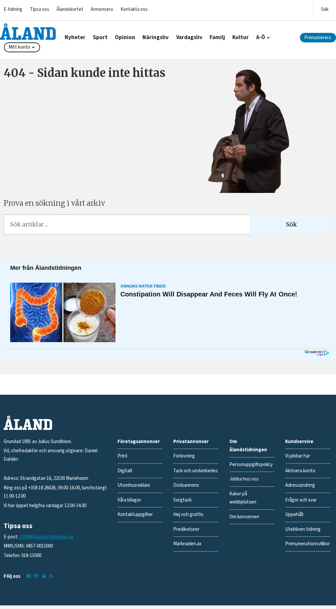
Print (122, 456)
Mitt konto (19, 47)
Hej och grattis (188, 514)
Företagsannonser (138, 441)
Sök (291, 224)
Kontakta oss (134, 9)
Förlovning (184, 456)
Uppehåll (294, 514)
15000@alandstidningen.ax (46, 536)
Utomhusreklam (133, 485)
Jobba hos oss (244, 479)
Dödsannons (186, 485)
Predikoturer (186, 529)
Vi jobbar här (297, 456)
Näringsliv (155, 37)
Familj (217, 37)
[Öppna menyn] (324, 8)
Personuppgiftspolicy (251, 464)
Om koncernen (244, 516)
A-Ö (260, 37)
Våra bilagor (129, 500)
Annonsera (102, 9)
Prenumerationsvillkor (307, 543)
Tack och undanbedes (195, 470)
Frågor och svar (301, 500)
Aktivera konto (300, 470)
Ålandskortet (69, 9)
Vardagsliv (189, 37)
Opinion (125, 37)
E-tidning (13, 9)
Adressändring (300, 485)
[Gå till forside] (28, 31)
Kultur (240, 37)
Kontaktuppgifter (135, 514)
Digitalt (125, 470)
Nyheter (75, 37)
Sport (100, 37)
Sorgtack (182, 500)
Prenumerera (317, 37)
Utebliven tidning (303, 529)
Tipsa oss (39, 9)
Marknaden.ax (187, 543)
